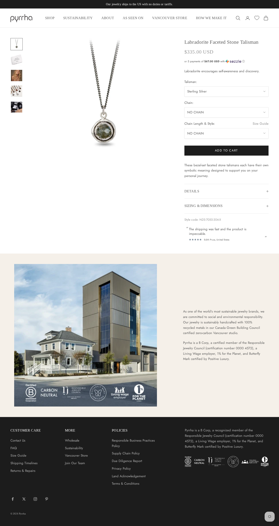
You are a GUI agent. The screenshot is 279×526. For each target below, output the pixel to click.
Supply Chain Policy (126, 453)
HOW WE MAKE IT (211, 18)
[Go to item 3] (16, 75)
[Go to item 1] (16, 44)
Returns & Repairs (22, 470)
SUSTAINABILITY (78, 18)
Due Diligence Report (127, 461)
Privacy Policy (121, 468)
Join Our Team (75, 463)
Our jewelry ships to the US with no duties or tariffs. (139, 4)
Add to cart (226, 150)
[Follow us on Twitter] (24, 499)
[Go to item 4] (16, 91)
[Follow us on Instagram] (35, 499)
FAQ (13, 448)
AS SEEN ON (133, 18)
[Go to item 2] (16, 60)
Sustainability (74, 448)
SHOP (49, 18)
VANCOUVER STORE (169, 18)
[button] (226, 61)
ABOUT (107, 18)
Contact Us (17, 440)
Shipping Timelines (23, 463)
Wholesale (72, 440)
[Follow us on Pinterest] (46, 499)
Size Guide (261, 123)
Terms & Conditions (125, 483)
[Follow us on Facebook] (12, 499)
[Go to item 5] (16, 107)
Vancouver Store (76, 455)
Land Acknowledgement (129, 476)
